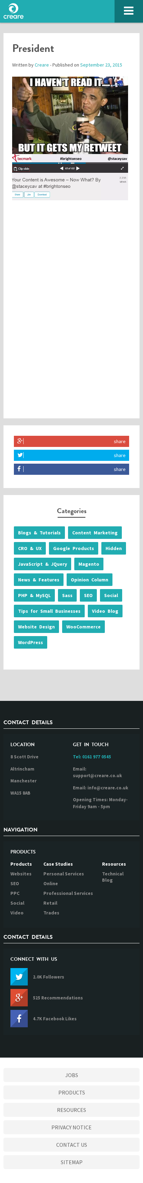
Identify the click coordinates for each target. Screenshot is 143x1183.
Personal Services (63, 874)
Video (17, 913)
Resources (114, 864)
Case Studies (58, 864)
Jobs (71, 1075)
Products (21, 864)
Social (111, 595)
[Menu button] (129, 11)
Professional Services (68, 893)
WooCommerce (83, 627)
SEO (88, 595)
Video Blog (105, 611)
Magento (88, 564)
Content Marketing (95, 532)
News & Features (38, 580)
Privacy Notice (71, 1127)
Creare (42, 65)
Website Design (36, 627)
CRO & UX (30, 548)
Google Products (73, 548)
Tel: (92, 757)
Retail (50, 903)
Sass (67, 595)
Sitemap (72, 1162)
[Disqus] (71, 316)
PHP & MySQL (34, 595)
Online (50, 883)
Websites (21, 874)
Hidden (114, 548)
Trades (51, 913)
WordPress (30, 642)
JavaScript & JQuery (42, 564)
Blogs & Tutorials (39, 532)
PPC (14, 893)
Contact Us (71, 1144)
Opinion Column (89, 580)
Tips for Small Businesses (49, 611)
